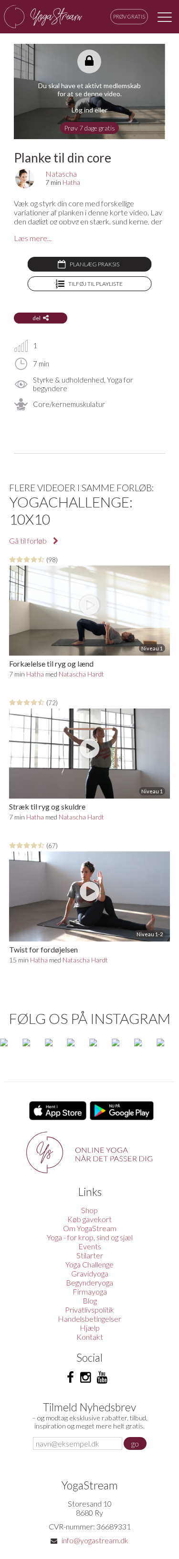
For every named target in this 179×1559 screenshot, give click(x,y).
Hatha (71, 182)
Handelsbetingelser (89, 1318)
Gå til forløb (28, 540)
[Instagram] (85, 1377)
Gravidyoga (89, 1273)
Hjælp (90, 1327)
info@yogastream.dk (95, 1540)
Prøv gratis (129, 16)
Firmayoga (90, 1291)
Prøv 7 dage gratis (89, 128)
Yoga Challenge (89, 1264)
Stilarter (89, 1255)
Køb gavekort (89, 1219)
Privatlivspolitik (89, 1309)
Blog (90, 1300)
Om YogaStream (89, 1228)
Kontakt (89, 1336)
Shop (89, 1210)
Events (89, 1246)
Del (36, 318)
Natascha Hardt (81, 674)
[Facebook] (70, 1377)
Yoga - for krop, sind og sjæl (90, 1237)
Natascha (61, 173)
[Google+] (102, 1377)
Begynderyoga (89, 1282)
